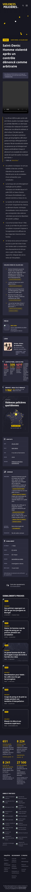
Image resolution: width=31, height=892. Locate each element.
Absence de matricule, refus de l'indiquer (23, 844)
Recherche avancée (14, 877)
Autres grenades (9, 820)
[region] (15, 97)
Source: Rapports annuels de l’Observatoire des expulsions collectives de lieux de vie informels (8, 776)
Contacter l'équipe (23, 870)
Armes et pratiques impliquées (14, 866)
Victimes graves (7, 757)
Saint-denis (15, 448)
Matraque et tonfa (9, 807)
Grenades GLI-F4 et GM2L (9, 802)
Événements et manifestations (15, 872)
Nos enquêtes (6, 859)
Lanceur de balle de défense (9, 797)
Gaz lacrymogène (23, 816)
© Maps (13, 888)
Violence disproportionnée (14, 279)
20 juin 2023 (15, 444)
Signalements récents (20, 756)
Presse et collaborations (24, 865)
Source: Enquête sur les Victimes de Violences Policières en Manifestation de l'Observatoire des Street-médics (22, 781)
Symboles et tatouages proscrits (8, 844)
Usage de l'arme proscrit (9, 828)
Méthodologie (24, 861)
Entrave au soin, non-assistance (22, 828)
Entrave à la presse (13, 310)
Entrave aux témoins (8, 833)
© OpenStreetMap (21, 888)
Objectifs (23, 858)
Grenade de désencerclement (23, 797)
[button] (4, 23)
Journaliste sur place (20, 327)
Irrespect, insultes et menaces (15, 286)
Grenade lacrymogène (22, 802)
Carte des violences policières (14, 860)
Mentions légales (22, 887)
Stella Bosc (14, 160)
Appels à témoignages (7, 864)
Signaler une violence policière (7, 869)
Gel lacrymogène (9, 816)
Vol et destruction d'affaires (23, 838)
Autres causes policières (22, 819)
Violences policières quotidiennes (17, 462)
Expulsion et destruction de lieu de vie (9, 838)
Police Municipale (16, 528)
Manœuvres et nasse (8, 812)
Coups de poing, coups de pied (23, 812)
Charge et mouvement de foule (22, 807)
